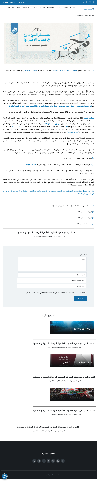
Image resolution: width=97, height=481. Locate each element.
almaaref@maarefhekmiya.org (10, 2)
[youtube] (48, 461)
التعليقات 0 (41, 70)
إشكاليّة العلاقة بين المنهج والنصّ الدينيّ (77, 362)
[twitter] (58, 461)
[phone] (34, 461)
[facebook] (63, 461)
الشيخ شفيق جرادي (84, 70)
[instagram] (53, 461)
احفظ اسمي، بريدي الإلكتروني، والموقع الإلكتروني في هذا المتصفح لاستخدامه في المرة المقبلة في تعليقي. (55, 292)
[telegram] (39, 461)
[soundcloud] (44, 461)
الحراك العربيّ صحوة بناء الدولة (81, 396)
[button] (3, 7)
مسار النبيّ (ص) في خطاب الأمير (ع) (84, 15)
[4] (69, 185)
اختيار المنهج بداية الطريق (83, 329)
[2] (9, 112)
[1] (93, 206)
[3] (67, 144)
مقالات (48, 70)
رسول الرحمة (20, 70)
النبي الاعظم (10, 70)
